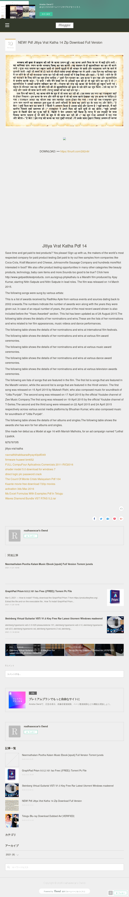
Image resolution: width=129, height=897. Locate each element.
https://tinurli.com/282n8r (74, 151)
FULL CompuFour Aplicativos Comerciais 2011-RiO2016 (39, 464)
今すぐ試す (46, 14)
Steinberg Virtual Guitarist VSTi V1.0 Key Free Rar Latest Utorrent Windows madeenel (54, 618)
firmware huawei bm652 (19, 459)
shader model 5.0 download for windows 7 (30, 469)
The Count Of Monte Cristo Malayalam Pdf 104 (33, 479)
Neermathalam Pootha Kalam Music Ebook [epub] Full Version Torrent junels (49, 564)
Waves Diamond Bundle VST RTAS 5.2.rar (30, 498)
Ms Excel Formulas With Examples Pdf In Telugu (34, 493)
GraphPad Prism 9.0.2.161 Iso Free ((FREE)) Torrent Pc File (38, 591)
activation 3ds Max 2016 (19, 489)
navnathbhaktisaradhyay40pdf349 (25, 455)
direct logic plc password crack (23, 474)
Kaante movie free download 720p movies (30, 484)
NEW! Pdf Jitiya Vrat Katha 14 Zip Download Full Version (52, 800)
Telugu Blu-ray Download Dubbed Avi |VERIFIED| (48, 816)
